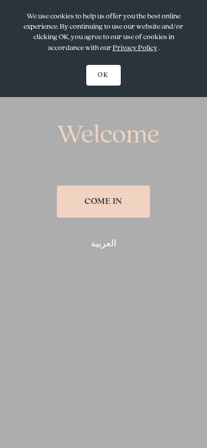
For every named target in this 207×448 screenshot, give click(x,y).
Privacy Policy (135, 48)
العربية (103, 244)
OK (103, 75)
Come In (103, 201)
